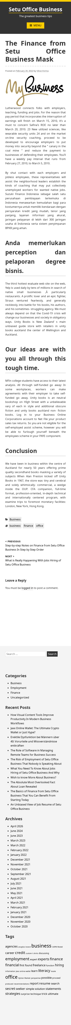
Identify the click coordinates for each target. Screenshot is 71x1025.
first (22, 965)
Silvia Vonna (43, 70)
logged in (27, 588)
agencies (11, 946)
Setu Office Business (35, 9)
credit (20, 952)
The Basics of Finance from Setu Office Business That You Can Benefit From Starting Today (34, 795)
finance (28, 526)
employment (17, 958)
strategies (12, 993)
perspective (36, 978)
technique (35, 993)
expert (33, 959)
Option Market (24, 978)
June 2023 (17, 835)
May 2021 (16, 893)
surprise (25, 993)
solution (40, 989)
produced (9, 984)
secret (10, 988)
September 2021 (21, 874)
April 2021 (17, 898)
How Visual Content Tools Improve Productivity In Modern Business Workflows (32, 719)
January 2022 (19, 855)
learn (34, 971)
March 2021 (18, 902)
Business (15, 519)
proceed (56, 978)
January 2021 (19, 912)
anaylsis (21, 947)
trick (44, 994)
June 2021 (17, 888)
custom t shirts (32, 953)
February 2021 (19, 907)
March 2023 (18, 840)
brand (28, 947)
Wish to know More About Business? (33, 777)
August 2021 (18, 878)
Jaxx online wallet (23, 971)
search (55, 983)
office (39, 526)
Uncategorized (20, 697)
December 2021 (20, 859)
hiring (59, 965)
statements (53, 989)
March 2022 (18, 845)
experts (43, 959)
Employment (18, 688)
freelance (39, 965)
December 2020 (20, 917)
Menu (37, 25)
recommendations (21, 984)
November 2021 (20, 864)
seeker (20, 989)
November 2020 (20, 921)
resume (44, 983)
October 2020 (19, 926)
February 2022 (19, 850)
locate (53, 971)
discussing (44, 953)
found (28, 965)
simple (30, 989)
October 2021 (19, 869)
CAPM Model (57, 947)
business (15, 526)
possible (46, 978)
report (34, 983)
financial (12, 964)
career (9, 953)
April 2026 (17, 826)
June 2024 (17, 831)
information (10, 971)
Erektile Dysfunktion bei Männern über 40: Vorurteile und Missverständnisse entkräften (35, 741)
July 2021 (16, 883)
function (50, 965)
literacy (44, 970)
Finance (15, 692)
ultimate (53, 994)
